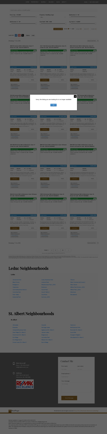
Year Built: (46, 21)
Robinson (44, 287)
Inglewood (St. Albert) (48, 330)
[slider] (10, 17)
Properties (34, 2)
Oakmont (73, 325)
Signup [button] (28, 35)
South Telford (45, 292)
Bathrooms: (15, 21)
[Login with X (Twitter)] (22, 36)
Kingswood (45, 335)
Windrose (73, 292)
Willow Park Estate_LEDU (77, 287)
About (64, 2)
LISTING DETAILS (14, 80)
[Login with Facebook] (16, 36)
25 (62, 250)
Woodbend (73, 294)
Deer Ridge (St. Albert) (19, 332)
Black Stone (16, 282)
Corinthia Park (17, 292)
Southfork (44, 294)
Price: (15, 15)
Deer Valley (16, 294)
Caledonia (15, 287)
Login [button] (33, 35)
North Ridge (45, 342)
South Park (45, 289)
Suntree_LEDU (46, 297)
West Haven (73, 284)
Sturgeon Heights (75, 335)
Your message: (65, 381)
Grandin (44, 325)
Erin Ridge (15, 337)
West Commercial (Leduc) (77, 282)
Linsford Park (45, 282)
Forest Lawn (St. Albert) (19, 342)
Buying (43, 2)
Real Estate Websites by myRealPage (89, 410)
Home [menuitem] (27, 2)
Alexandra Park (17, 280)
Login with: (11, 35)
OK (53, 105)
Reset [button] (85, 29)
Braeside (15, 327)
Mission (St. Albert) (47, 340)
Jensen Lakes (45, 332)
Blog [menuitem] (58, 2)
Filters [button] (93, 29)
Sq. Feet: (74, 21)
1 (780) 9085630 (14, 87)
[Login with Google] (19, 36)
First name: (64, 366)
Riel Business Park (75, 327)
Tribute (72, 280)
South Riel (73, 332)
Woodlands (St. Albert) (77, 337)
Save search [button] (57, 29)
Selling (51, 2)
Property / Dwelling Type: (47, 15)
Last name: (80, 366)
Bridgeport (16, 284)
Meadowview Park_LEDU (49, 284)
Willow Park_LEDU (75, 289)
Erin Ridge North (17, 340)
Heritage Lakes (46, 327)
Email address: (65, 373)
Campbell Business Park (19, 330)
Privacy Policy (77, 410)
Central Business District (20, 289)
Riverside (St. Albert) (76, 330)
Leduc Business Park (47, 280)
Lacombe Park (46, 337)
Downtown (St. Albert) (19, 335)
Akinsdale (15, 325)
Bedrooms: (74, 15)
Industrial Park (17, 297)
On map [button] (78, 29)
